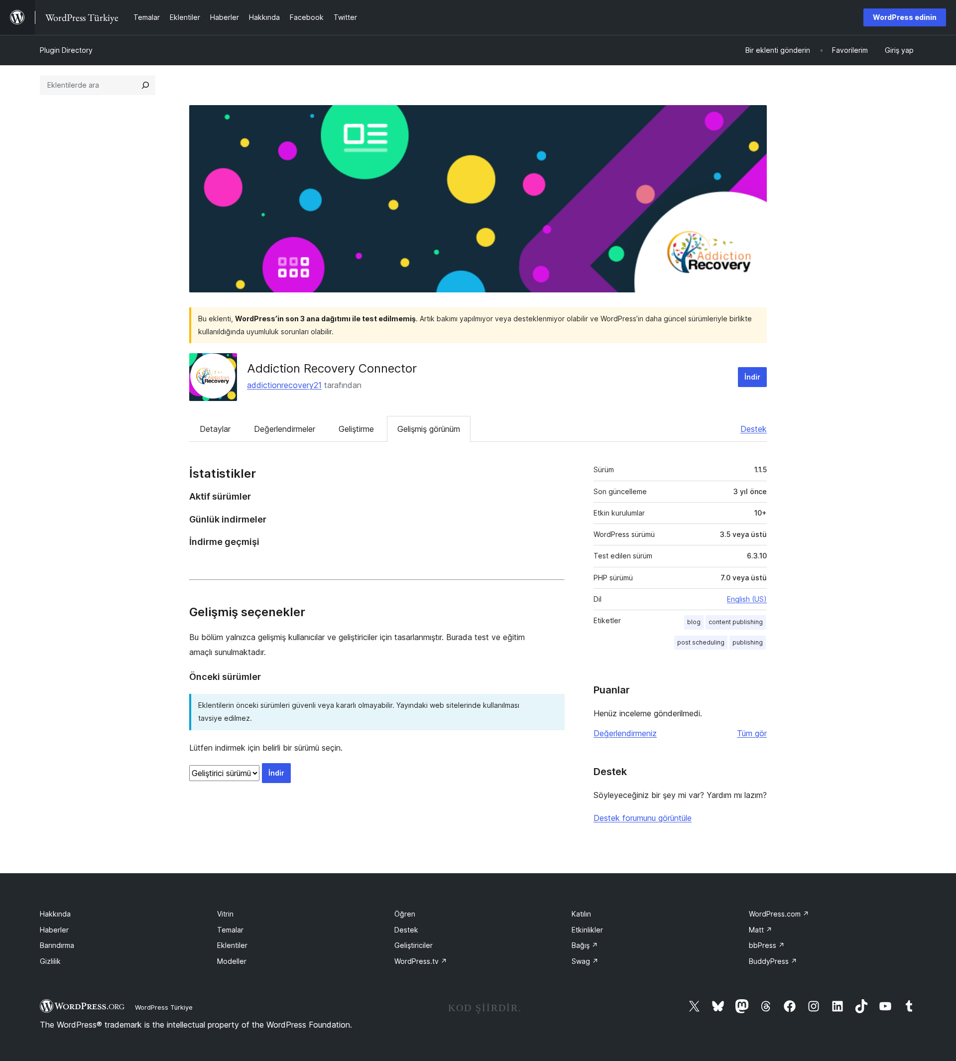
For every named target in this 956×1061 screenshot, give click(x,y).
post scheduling (700, 642)
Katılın (581, 914)
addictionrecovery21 (284, 385)
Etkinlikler (587, 930)
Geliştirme (356, 429)
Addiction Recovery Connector (332, 368)
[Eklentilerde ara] (145, 85)
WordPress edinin (905, 17)
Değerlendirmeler (284, 429)
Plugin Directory (66, 50)
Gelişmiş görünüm (428, 429)
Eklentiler (232, 945)
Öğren (404, 914)
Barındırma (57, 945)
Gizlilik (50, 961)
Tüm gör (752, 733)
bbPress (767, 945)
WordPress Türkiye (164, 1007)
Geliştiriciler (413, 945)
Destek (753, 429)
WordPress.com (779, 914)
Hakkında (55, 914)
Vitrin (225, 914)
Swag (585, 961)
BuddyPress (773, 961)
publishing (747, 642)
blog (694, 622)
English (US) (747, 599)
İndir (752, 377)
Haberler (54, 930)
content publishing (736, 622)
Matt (760, 930)
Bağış (585, 945)
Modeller (231, 961)
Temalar (230, 930)
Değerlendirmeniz (625, 733)
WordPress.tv (420, 961)
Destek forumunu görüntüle (643, 818)
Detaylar (215, 429)
